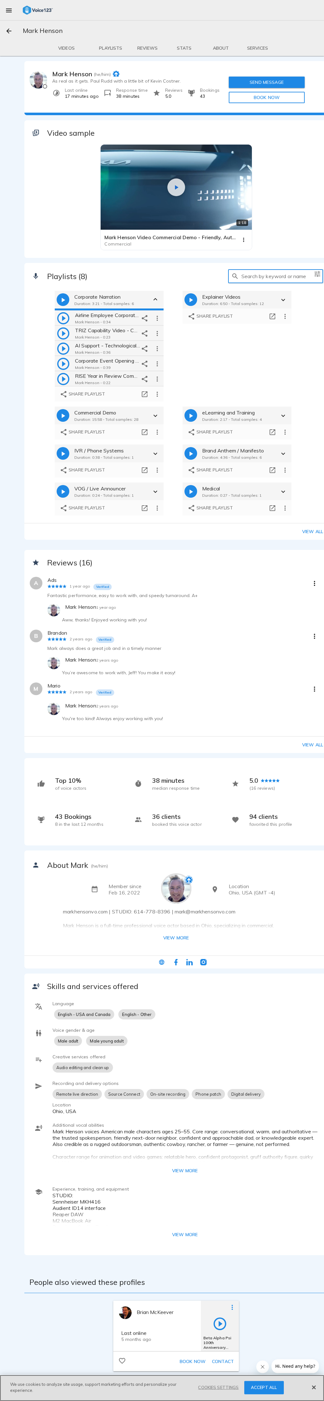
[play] (63, 318)
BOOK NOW (267, 97)
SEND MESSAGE (267, 82)
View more (176, 938)
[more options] (157, 318)
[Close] (314, 1387)
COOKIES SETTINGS (218, 1387)
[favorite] (122, 1360)
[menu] (9, 10)
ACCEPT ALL (264, 1387)
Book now (193, 1361)
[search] (235, 276)
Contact (223, 1361)
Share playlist (86, 394)
